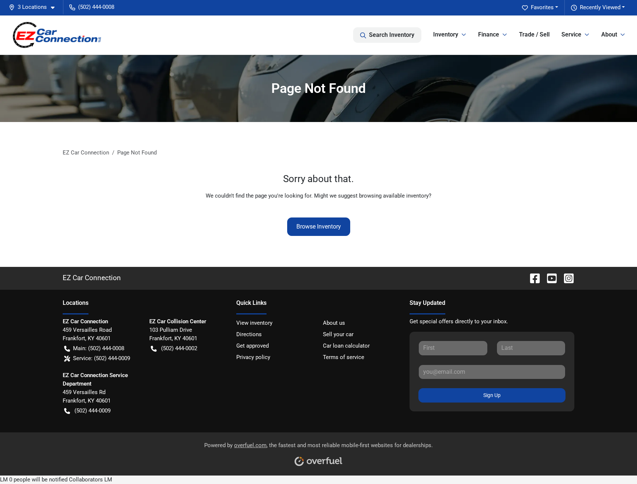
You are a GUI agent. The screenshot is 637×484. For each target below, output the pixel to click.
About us (334, 323)
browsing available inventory (394, 195)
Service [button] (571, 34)
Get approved (252, 345)
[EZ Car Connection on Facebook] (531, 278)
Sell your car (338, 334)
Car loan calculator (346, 345)
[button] (34, 7)
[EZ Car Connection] (57, 35)
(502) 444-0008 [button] (96, 7)
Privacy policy (253, 357)
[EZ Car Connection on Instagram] (565, 278)
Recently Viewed (600, 7)
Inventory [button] (445, 34)
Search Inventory (391, 34)
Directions (249, 334)
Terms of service (343, 357)
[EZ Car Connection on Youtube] (548, 278)
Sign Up (492, 395)
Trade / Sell (534, 34)
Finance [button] (488, 34)
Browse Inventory (318, 226)
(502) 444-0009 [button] (92, 410)
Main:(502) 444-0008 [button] (98, 348)
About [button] (609, 34)
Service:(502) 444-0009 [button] (101, 358)
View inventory (254, 323)
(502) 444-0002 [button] (179, 348)
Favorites (542, 7)
